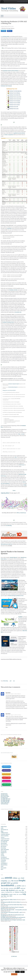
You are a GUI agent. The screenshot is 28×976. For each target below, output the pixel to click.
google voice (5, 883)
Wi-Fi (2, 869)
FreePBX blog (9, 525)
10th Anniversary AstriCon (6, 544)
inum (15, 885)
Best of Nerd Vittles (5, 796)
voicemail (20, 894)
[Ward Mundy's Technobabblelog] (14, 9)
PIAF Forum (21, 464)
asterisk (8, 878)
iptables (19, 885)
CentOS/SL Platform (5, 834)
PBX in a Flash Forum (21, 512)
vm (17, 894)
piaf (10, 680)
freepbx (22, 880)
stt (13, 892)
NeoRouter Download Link (8, 322)
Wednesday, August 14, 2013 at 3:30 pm (13, 714)
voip (24, 894)
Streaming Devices (5, 858)
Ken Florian (8, 692)
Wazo (5, 896)
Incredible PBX (4, 841)
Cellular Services (4, 832)
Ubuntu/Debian (4, 864)
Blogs (2, 831)
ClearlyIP (11, 557)
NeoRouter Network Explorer (13, 387)
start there (9, 228)
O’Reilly (25, 485)
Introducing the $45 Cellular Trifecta (9, 899)
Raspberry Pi (3, 852)
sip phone (12, 890)
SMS (23, 890)
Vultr (2, 559)
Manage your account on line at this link (9, 390)
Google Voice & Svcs (5, 838)
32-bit (19, 434)
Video (2, 866)
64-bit (22, 434)
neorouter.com (18, 312)
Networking (4, 28)
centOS (19, 878)
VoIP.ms (5, 559)
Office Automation (5, 849)
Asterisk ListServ (4, 795)
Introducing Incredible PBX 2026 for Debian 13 (11, 902)
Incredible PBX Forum (5, 798)
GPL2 (16, 457)
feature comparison (9, 134)
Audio (2, 828)
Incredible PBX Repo (5, 800)
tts (25, 892)
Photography (3, 851)
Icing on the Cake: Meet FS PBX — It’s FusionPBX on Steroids (14, 909)
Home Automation (5, 840)
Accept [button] (17, 971)
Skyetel (15, 557)
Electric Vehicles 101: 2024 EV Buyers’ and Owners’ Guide (13, 920)
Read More (14, 974)
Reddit (2, 854)
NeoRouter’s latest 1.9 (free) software (11, 70)
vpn (14, 680)
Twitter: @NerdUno (5, 802)
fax (12, 881)
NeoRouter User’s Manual (6, 85)
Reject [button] (22, 971)
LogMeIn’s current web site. (19, 133)
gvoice (15, 883)
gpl (12, 883)
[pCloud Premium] (14, 815)
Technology (8, 28)
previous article (6, 36)
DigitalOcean (23, 557)
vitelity (14, 894)
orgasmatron (11, 888)
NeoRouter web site (13, 290)
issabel (23, 885)
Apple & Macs (4, 826)
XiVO (11, 896)
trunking (22, 892)
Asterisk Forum (4, 793)
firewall (16, 880)
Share (10, 30)
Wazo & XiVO (3, 867)
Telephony (12, 28)
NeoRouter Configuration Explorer (14, 383)
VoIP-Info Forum (4, 803)
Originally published (5, 493)
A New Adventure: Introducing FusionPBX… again (11, 912)
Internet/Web (4, 843)
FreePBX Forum (4, 797)
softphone (3, 892)
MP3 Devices (3, 846)
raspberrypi (22, 888)
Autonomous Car (4, 829)
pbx (15, 888)
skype (20, 890)
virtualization (5, 894)
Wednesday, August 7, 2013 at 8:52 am (13, 693)
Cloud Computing (4, 835)
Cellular (15, 878)
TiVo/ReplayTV (4, 863)
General (2, 837)
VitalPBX (11, 894)
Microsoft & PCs (4, 845)
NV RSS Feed (14, 956)
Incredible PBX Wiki (5, 801)
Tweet (4, 30)
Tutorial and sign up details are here (16, 595)
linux (2, 888)
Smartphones (4, 857)
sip (7, 890)
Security (2, 855)
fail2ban (9, 880)
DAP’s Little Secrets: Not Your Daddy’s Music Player (12, 904)
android (2, 878)
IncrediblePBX (7, 885)
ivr (25, 885)
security (3, 890)
